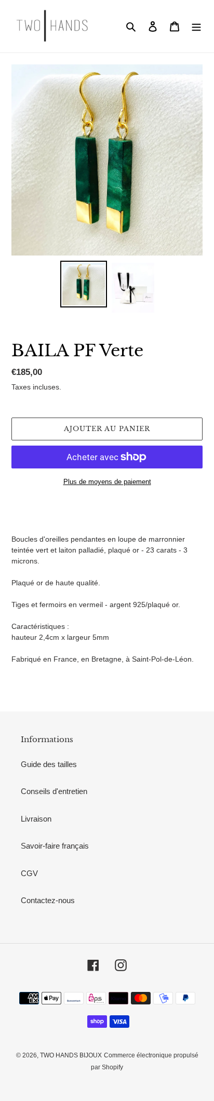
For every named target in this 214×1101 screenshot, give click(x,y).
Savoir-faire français (55, 845)
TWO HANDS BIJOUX (71, 1055)
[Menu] (196, 26)
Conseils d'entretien (54, 791)
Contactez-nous (48, 900)
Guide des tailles (49, 764)
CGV (29, 873)
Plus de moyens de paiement (107, 482)
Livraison (36, 818)
